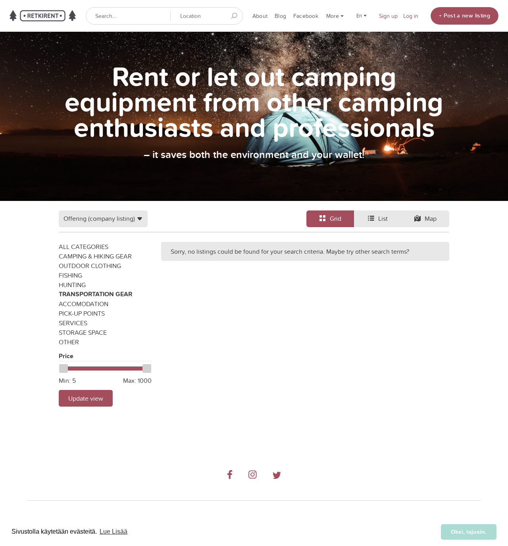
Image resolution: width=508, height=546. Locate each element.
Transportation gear (95, 294)
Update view (85, 398)
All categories (83, 246)
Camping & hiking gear (95, 256)
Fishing (70, 275)
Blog (280, 16)
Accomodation (83, 303)
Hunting (72, 284)
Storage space (83, 332)
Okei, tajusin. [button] (469, 532)
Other (69, 342)
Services (73, 322)
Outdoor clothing (90, 265)
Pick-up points (82, 313)
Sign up (388, 16)
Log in (410, 16)
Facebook (305, 16)
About (259, 16)
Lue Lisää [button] (113, 531)
